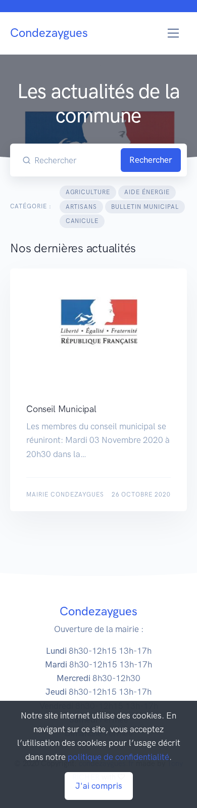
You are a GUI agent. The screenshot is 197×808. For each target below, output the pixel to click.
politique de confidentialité (118, 757)
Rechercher (150, 160)
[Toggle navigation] (173, 33)
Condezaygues (49, 32)
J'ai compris (98, 786)
